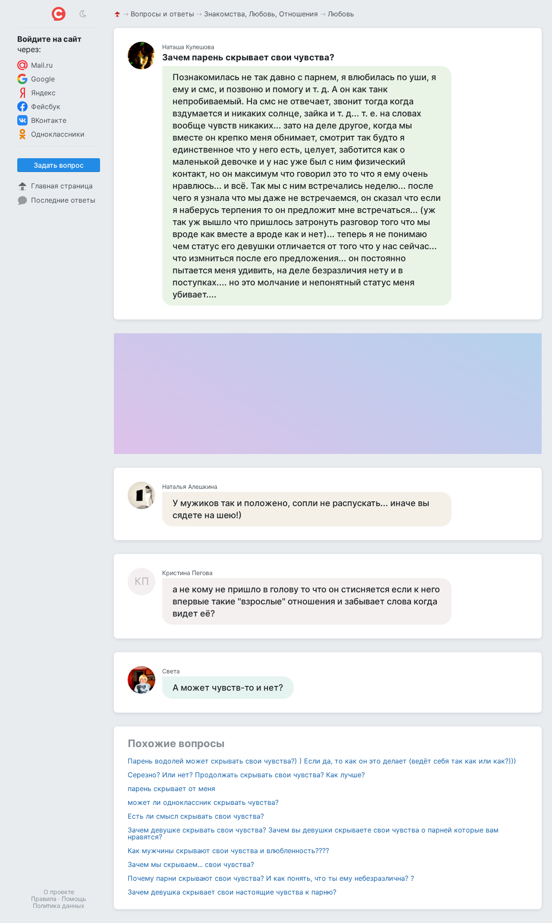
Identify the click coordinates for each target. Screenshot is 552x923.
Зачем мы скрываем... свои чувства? (191, 864)
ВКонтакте (48, 120)
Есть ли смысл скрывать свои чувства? (196, 816)
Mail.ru (42, 65)
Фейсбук (45, 106)
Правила (43, 898)
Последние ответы (63, 200)
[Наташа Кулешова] (145, 55)
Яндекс (43, 92)
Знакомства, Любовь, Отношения (261, 13)
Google (43, 79)
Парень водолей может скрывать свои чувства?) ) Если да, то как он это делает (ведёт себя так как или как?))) (322, 761)
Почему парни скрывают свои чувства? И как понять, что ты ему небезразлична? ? (271, 878)
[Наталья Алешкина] (145, 495)
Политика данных (59, 905)
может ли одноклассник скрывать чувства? (203, 802)
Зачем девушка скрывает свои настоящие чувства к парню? (232, 892)
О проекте (59, 891)
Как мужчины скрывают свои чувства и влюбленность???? (228, 850)
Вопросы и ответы (162, 13)
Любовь (341, 13)
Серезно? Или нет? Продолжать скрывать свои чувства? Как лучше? (246, 774)
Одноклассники (58, 134)
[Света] (145, 680)
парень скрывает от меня (171, 788)
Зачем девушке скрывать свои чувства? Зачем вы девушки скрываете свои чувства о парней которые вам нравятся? (313, 833)
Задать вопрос (59, 165)
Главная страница (62, 185)
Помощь (74, 898)
